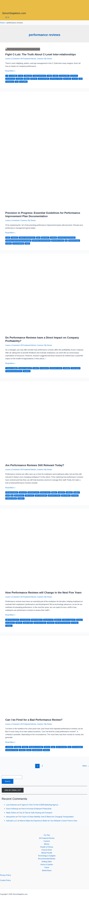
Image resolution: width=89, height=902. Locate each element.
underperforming (37, 750)
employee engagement (25, 368)
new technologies (77, 747)
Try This (47, 835)
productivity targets (74, 240)
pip (66, 240)
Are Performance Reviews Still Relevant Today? (34, 465)
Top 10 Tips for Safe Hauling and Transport (35, 813)
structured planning (18, 243)
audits (7, 237)
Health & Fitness (46, 847)
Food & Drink (47, 850)
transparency (9, 81)
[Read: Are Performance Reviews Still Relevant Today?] (44, 460)
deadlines (25, 747)
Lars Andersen (11, 805)
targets (29, 750)
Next (85, 766)
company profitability (11, 368)
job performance (19, 495)
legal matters (45, 237)
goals (38, 237)
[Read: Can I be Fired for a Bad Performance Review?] (44, 715)
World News (46, 870)
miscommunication (43, 78)
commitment (9, 747)
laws (69, 747)
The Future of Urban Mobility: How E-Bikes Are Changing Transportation (46, 817)
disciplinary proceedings (36, 747)
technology (75, 495)
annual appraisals (25, 619)
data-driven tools (48, 619)
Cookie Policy (5, 880)
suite (80, 78)
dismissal (47, 747)
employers (69, 492)
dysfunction (74, 75)
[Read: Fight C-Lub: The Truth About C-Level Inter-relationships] (22, 49)
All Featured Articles (28, 59)
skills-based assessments (63, 622)
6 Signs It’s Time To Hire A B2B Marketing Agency (39, 805)
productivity (51, 622)
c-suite (20, 75)
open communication (40, 495)
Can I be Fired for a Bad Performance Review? (34, 719)
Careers (40, 59)
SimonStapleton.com (14, 13)
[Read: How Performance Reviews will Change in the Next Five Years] (44, 587)
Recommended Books (46, 859)
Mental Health (46, 853)
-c (6, 75)
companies (14, 237)
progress (8, 243)
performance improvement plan (66, 237)
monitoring (53, 237)
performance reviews (56, 78)
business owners (45, 492)
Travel (46, 867)
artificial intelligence (37, 619)
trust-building (23, 81)
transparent (27, 371)
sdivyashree (10, 817)
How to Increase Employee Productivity (36, 809)
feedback (35, 368)
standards (22, 750)
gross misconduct (61, 747)
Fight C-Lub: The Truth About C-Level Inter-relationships (40, 54)
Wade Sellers (11, 813)
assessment (23, 492)
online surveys (29, 495)
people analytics (28, 622)
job (12, 495)
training (27, 243)
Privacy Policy (5, 875)
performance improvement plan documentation (18, 240)
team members (66, 495)
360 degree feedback (11, 492)
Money (46, 844)
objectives (18, 622)
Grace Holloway (12, 809)
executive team (10, 78)
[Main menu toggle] (7, 17)
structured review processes (13, 371)
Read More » (10, 71)
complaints (17, 747)
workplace (21, 498)
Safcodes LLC (11, 821)
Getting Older (47, 862)
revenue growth (75, 368)
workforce (46, 750)
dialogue (54, 492)
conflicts (55, 75)
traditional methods (11, 498)
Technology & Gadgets (46, 856)
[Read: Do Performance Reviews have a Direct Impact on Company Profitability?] (44, 332)
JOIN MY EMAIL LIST (12, 790)
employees (61, 492)
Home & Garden (46, 864)
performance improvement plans (41, 240)
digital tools (58, 619)
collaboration (28, 75)
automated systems (33, 492)
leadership (33, 78)
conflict (49, 75)
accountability (13, 75)
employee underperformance (27, 237)
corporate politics (64, 75)
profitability (66, 368)
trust (16, 81)
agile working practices (12, 619)
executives (19, 78)
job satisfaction (44, 368)
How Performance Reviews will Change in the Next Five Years (43, 592)
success (75, 78)
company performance (39, 75)
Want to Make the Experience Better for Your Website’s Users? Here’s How (48, 821)
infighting (26, 78)
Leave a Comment (12, 59)
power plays (67, 78)
